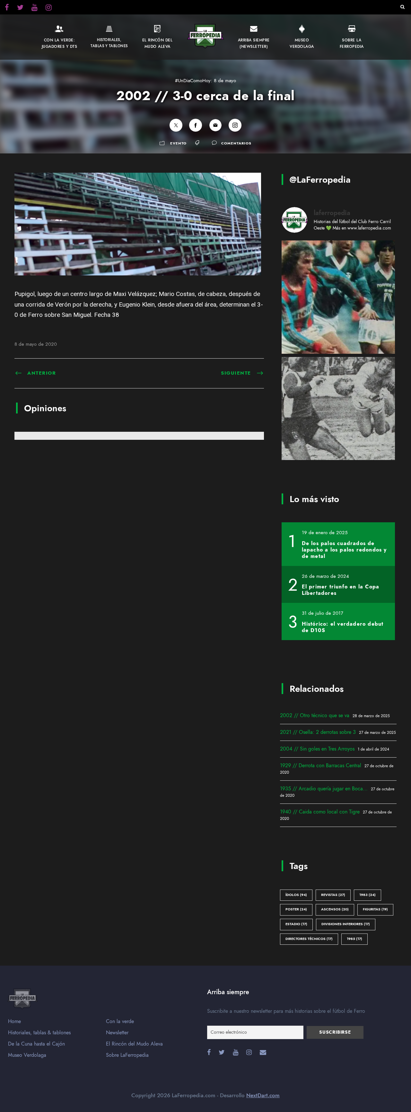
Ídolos (296, 894)
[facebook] (7, 8)
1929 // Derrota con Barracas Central (320, 765)
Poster (296, 909)
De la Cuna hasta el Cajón (36, 1043)
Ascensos (335, 909)
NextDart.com (263, 1095)
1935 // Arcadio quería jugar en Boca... (324, 788)
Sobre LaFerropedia (127, 1055)
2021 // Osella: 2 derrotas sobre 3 (318, 732)
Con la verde (120, 1021)
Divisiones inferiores (345, 924)
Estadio (296, 924)
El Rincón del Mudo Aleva (134, 1043)
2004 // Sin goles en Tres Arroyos (317, 748)
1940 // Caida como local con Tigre (320, 811)
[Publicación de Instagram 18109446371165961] (338, 413)
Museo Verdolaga (27, 1055)
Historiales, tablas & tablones (39, 1032)
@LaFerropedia (320, 179)
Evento (178, 143)
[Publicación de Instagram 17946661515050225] (338, 297)
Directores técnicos (309, 938)
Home (14, 1021)
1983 (367, 894)
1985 (354, 938)
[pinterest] (34, 8)
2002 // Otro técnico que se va (314, 715)
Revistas (333, 894)
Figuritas (375, 909)
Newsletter (117, 1032)
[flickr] (20, 8)
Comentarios (236, 143)
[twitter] (49, 8)
